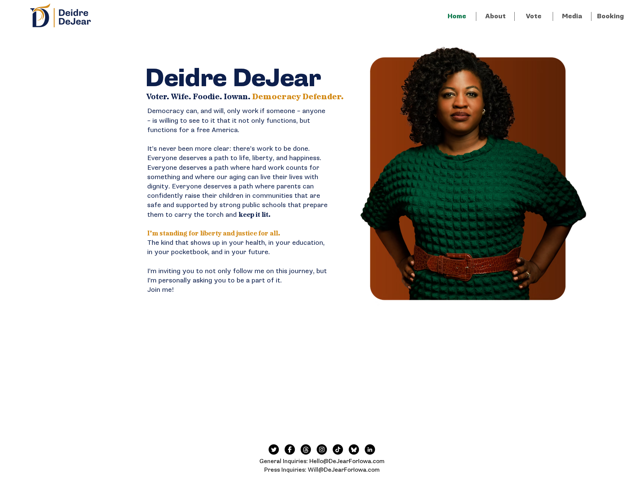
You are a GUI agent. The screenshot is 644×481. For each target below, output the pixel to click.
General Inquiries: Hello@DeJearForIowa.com (322, 461)
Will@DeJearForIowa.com (344, 470)
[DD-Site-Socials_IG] (322, 449)
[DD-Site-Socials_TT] (338, 449)
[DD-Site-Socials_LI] (370, 449)
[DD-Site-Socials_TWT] (274, 449)
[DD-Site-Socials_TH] (306, 449)
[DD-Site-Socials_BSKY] (354, 449)
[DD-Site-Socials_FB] (290, 449)
